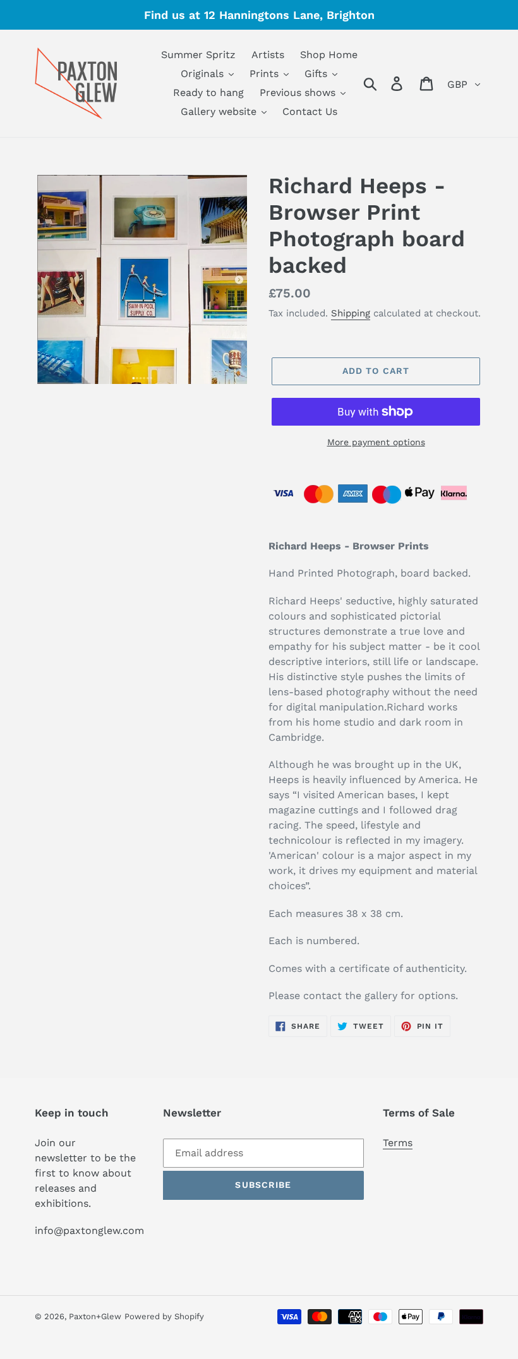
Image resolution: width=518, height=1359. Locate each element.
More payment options (376, 442)
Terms (398, 1143)
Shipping (350, 313)
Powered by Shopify (164, 1316)
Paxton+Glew (95, 1316)
